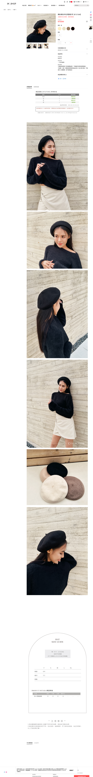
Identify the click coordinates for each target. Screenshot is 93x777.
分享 (60, 78)
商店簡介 (34, 774)
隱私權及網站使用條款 (36, 776)
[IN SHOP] (12, 3)
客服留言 (54, 774)
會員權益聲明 (55, 776)
